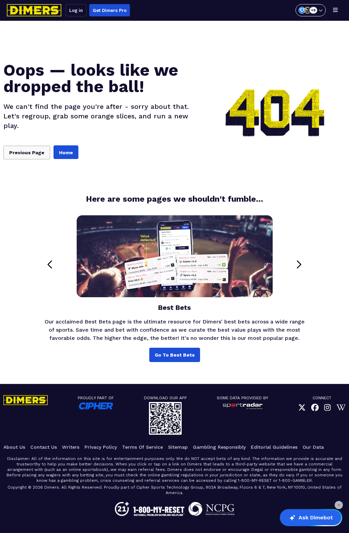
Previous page (26, 152)
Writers (70, 447)
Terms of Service (142, 447)
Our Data (313, 447)
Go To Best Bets (175, 355)
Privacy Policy (101, 447)
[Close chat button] (339, 505)
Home (66, 152)
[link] (302, 407)
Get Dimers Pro (109, 10)
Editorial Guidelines (274, 447)
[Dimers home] (34, 10)
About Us (14, 447)
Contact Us (43, 447)
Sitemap (178, 447)
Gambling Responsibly (219, 447)
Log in (76, 10)
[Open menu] (335, 10)
